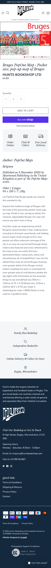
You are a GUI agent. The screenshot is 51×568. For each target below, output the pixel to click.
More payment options (25, 126)
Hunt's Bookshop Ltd (18, 531)
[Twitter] (4, 466)
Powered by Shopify (20, 533)
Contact (6, 496)
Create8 (23, 537)
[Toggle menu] (3, 13)
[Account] (42, 13)
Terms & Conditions (12, 482)
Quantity (7, 93)
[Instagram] (11, 466)
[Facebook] (7, 466)
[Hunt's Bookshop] (25, 10)
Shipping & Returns (12, 487)
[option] (25, 40)
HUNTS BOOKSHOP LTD (22, 74)
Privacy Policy (9, 491)
